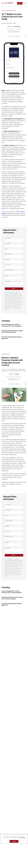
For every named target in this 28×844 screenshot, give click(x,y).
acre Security (16, 26)
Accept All (14, 841)
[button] (3, 3)
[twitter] (14, 36)
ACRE (8, 90)
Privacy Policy (22, 837)
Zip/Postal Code (9, 270)
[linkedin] (11, 36)
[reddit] (16, 36)
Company (7, 259)
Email (6, 248)
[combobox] (14, 278)
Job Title (7, 264)
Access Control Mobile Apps (9, 10)
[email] (18, 36)
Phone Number (8, 254)
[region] (14, 839)
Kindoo (17, 374)
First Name (8, 238)
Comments (7, 281)
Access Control (6, 354)
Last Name (8, 243)
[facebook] (9, 36)
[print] (25, 36)
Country (7, 275)
